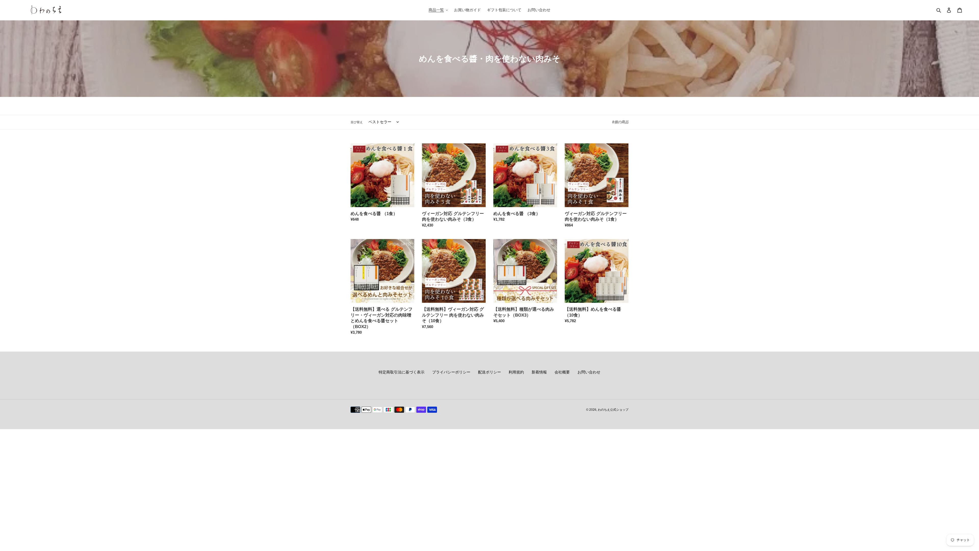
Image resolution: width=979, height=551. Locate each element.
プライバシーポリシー (451, 372)
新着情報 (539, 372)
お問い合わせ (588, 372)
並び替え (357, 122)
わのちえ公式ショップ (613, 409)
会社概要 (562, 372)
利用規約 (516, 372)
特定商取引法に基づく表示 (401, 372)
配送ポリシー (489, 372)
